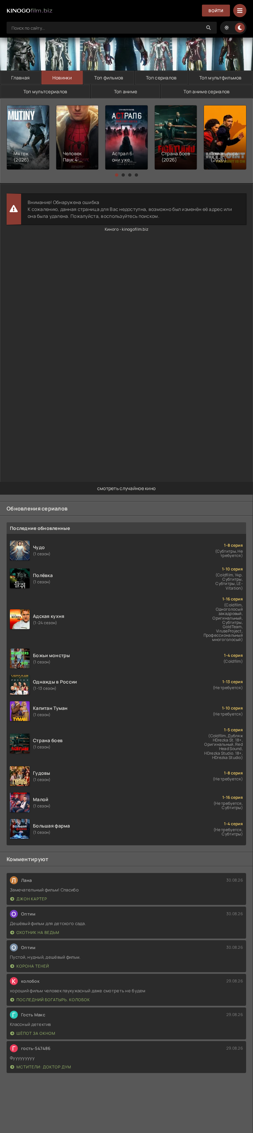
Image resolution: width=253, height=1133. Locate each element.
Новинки (62, 77)
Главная (20, 77)
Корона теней (32, 966)
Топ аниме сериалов (206, 91)
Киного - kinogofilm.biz (126, 229)
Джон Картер (31, 899)
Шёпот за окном (35, 1033)
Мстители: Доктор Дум (43, 1067)
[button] (116, 175)
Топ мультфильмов (220, 77)
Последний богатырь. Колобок (53, 999)
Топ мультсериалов (45, 91)
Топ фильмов (108, 77)
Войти (216, 11)
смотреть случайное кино (126, 488)
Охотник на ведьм (37, 932)
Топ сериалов (161, 77)
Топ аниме (125, 91)
